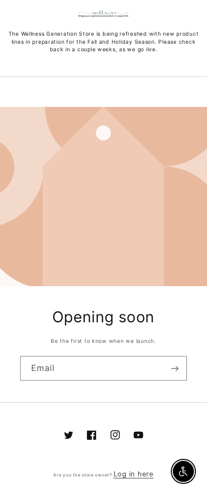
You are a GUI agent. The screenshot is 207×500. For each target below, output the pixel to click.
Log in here (134, 474)
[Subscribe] (174, 368)
